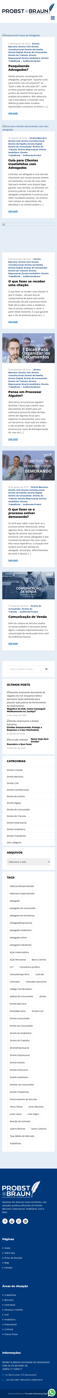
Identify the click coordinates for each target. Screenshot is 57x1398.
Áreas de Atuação (13, 1257)
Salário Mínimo (17, 1128)
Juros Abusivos (36, 1106)
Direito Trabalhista (16, 835)
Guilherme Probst (32, 155)
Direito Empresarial (28, 149)
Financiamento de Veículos (23, 1099)
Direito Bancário (38, 138)
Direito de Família (34, 49)
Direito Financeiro (19, 1069)
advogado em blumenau (22, 915)
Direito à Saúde (14, 770)
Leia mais (13, 113)
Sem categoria (14, 842)
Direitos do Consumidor (22, 1084)
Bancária (8, 1299)
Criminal (8, 1329)
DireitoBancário (18, 1011)
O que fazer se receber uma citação (26, 283)
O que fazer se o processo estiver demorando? (21, 513)
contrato (39, 974)
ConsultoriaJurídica (19, 974)
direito (42, 996)
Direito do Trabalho (20, 1040)
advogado (15, 900)
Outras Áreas (11, 1334)
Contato (8, 1267)
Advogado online (18, 937)
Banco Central (39, 959)
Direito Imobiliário (31, 58)
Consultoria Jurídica (30, 966)
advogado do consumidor (23, 908)
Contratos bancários (36, 981)
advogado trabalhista (20, 944)
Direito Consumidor (20, 1018)
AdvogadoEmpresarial (21, 922)
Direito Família (17, 1062)
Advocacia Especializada (22, 893)
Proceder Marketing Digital (37, 1393)
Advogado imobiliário (20, 930)
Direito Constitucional (32, 141)
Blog (6, 1262)
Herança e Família (13, 1309)
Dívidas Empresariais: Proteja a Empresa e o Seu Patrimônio (24, 728)
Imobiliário (9, 1319)
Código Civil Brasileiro (21, 989)
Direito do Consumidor (35, 52)
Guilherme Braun (31, 61)
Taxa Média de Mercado (22, 1136)
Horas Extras (16, 1106)
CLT (12, 966)
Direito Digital (15, 52)
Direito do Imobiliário (20, 1033)
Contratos (15, 981)
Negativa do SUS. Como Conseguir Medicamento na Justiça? (26, 710)
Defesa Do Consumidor (21, 996)
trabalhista (15, 1143)
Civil (6, 1314)
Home (7, 1248)
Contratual (9, 1304)
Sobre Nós (9, 1252)
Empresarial (10, 1324)
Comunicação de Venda (27, 617)
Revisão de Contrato (20, 1121)
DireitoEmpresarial (19, 1047)
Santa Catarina (38, 1128)
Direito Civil (25, 46)
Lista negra (33, 1114)
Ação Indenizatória (19, 952)
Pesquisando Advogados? (18, 68)
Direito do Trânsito (18, 55)
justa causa (15, 1114)
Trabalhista (10, 1295)
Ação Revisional (18, 959)
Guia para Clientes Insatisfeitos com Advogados (23, 164)
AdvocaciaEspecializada (22, 886)
